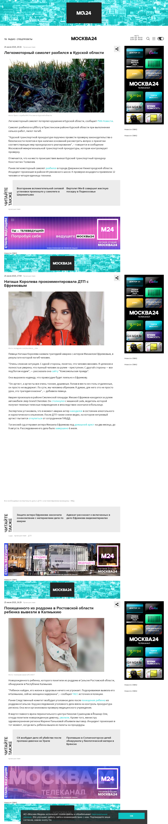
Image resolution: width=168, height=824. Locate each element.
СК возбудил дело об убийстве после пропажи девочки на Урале (39, 739)
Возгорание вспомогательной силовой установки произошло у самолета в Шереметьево (40, 191)
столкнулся (58, 401)
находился (76, 411)
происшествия (14, 209)
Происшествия (29, 47)
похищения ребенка (94, 700)
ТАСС (75, 694)
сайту (55, 371)
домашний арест (84, 425)
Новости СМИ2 (10, 253)
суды (10, 536)
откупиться (35, 418)
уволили (64, 717)
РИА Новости (105, 121)
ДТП (30, 536)
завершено (61, 428)
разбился (51, 168)
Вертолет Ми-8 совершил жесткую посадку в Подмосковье (87, 190)
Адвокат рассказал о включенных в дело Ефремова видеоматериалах (88, 516)
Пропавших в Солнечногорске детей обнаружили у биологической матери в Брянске (90, 741)
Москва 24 (84, 39)
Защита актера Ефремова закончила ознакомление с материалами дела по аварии (40, 518)
